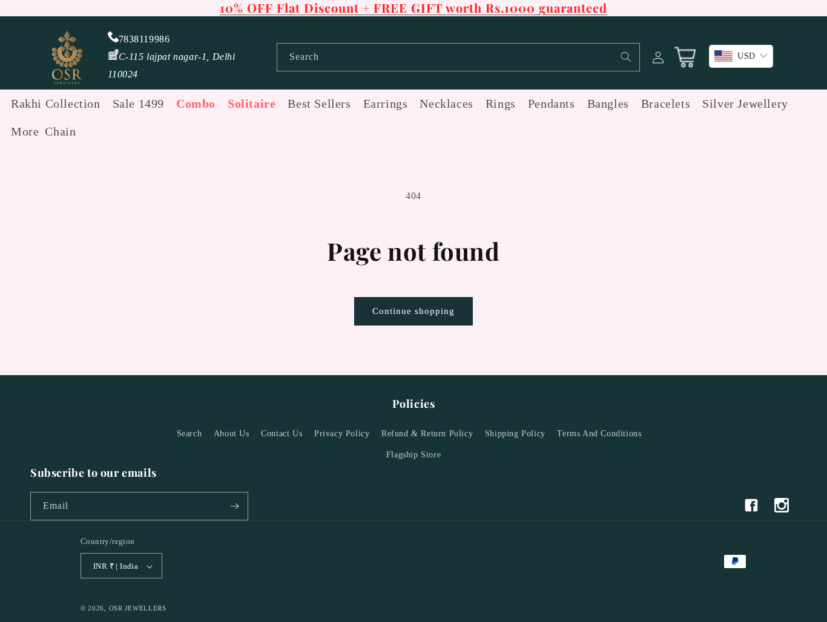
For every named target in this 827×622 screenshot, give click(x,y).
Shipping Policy (515, 433)
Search (189, 433)
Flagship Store (413, 455)
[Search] (626, 57)
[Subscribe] (234, 506)
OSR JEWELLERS (137, 608)
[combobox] (458, 57)
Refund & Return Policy (427, 433)
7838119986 (144, 39)
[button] (22, 131)
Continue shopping (413, 311)
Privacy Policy (341, 433)
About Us (231, 433)
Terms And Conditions (599, 433)
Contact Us (281, 433)
